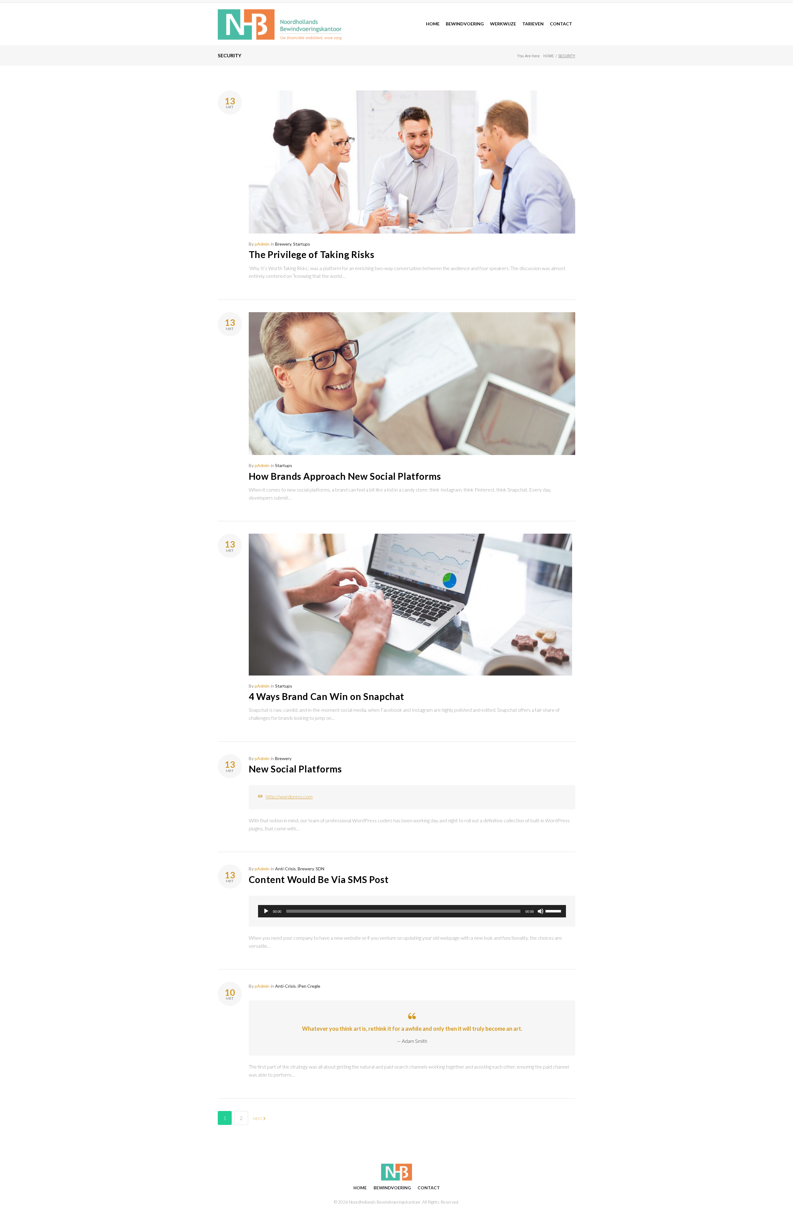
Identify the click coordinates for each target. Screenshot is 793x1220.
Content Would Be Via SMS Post (318, 879)
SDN (320, 868)
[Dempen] (540, 911)
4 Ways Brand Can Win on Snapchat (326, 696)
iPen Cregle (309, 986)
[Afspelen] (266, 911)
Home (548, 56)
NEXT (258, 1119)
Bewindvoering (392, 1187)
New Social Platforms (295, 768)
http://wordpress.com (289, 796)
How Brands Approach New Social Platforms (345, 476)
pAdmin (262, 244)
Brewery (283, 244)
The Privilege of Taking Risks (311, 254)
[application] (412, 911)
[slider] (554, 910)
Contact (429, 1187)
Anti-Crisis (285, 868)
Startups (301, 244)
